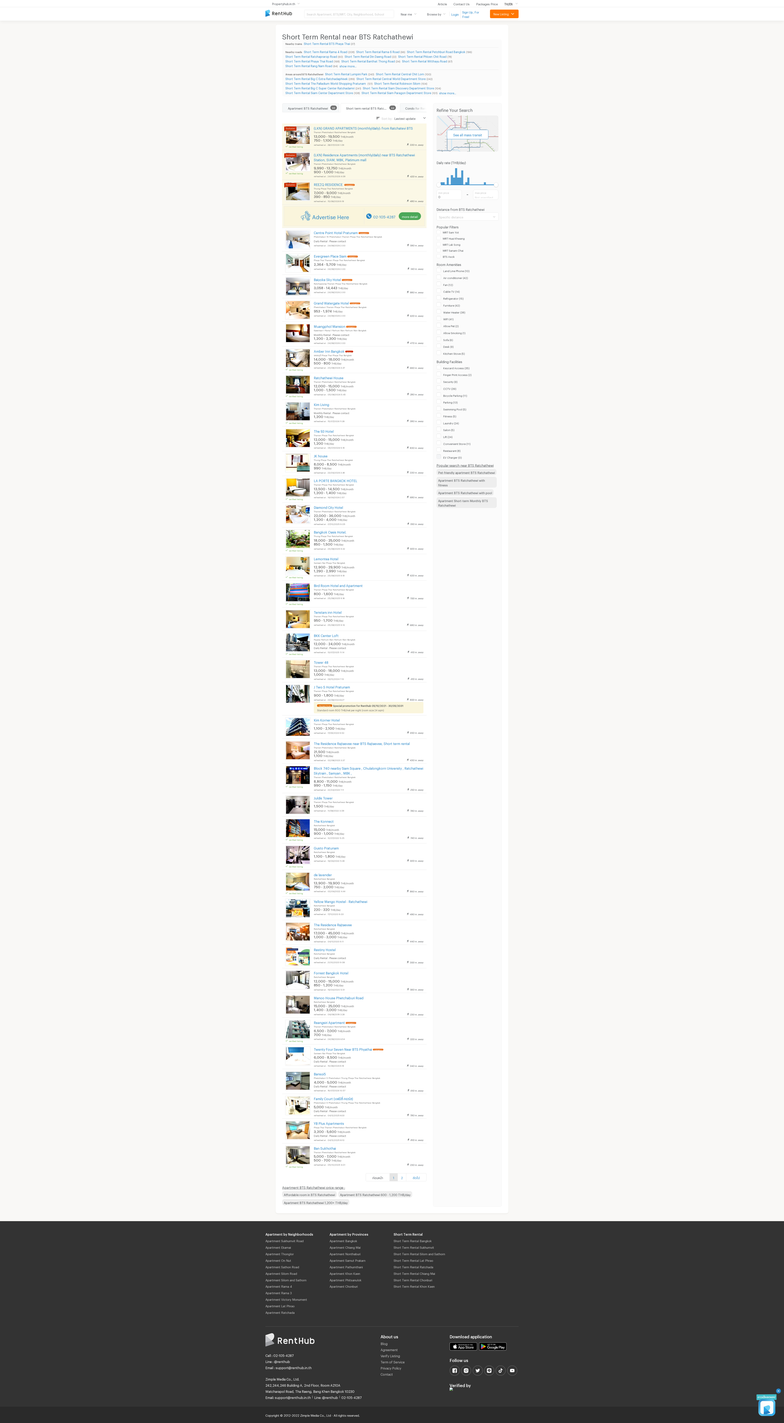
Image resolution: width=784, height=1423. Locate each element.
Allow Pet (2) (451, 326)
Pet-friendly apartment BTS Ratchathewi (466, 472)
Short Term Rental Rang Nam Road (308, 65)
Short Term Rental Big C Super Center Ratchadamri (320, 88)
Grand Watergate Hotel (331, 302)
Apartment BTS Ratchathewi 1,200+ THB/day (316, 1202)
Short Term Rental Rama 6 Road (378, 51)
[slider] (439, 184)
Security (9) (450, 381)
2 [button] (402, 1177)
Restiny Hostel (325, 949)
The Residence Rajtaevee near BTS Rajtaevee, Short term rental (362, 743)
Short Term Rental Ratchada (413, 1266)
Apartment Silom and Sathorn (285, 1279)
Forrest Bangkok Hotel (331, 972)
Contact (387, 1373)
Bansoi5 (320, 1073)
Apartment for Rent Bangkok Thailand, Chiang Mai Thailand (284, 13)
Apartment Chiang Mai (345, 1247)
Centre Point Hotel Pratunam (336, 232)
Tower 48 (321, 661)
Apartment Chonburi (344, 1286)
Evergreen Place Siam (330, 255)
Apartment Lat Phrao (280, 1305)
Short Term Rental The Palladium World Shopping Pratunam (326, 83)
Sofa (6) (448, 339)
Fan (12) (448, 284)
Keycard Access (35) (456, 368)
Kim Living (321, 404)
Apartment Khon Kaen (345, 1273)
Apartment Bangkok (343, 1240)
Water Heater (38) (454, 312)
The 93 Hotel (324, 430)
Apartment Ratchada (280, 1312)
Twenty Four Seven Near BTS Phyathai (343, 1048)
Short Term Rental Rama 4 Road (325, 51)
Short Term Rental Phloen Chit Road (422, 56)
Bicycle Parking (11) (455, 395)
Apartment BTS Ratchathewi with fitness (461, 482)
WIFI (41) (448, 319)
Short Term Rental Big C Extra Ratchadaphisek (316, 78)
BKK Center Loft (326, 635)
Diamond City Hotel (328, 507)
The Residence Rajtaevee (333, 924)
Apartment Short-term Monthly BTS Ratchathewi (463, 502)
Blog (384, 1343)
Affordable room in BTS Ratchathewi (309, 1194)
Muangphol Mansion (329, 326)
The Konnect (324, 820)
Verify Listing (390, 1355)
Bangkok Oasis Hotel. (330, 531)
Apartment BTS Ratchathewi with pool (465, 492)
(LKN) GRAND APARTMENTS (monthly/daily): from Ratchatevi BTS (363, 127)
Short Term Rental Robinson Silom (397, 83)
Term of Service (393, 1361)
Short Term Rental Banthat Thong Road (368, 61)
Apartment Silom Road (281, 1273)
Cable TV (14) (451, 291)
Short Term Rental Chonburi (413, 1279)
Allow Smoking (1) (454, 332)
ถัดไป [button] (416, 1177)
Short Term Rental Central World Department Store (391, 78)
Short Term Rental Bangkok (413, 1240)
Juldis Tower (323, 797)
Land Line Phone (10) (456, 270)
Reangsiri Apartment (329, 1022)
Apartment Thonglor (279, 1253)
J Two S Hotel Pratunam (332, 686)
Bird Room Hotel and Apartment (338, 585)
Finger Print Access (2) (457, 374)
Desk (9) (448, 346)
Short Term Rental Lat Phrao (413, 1260)
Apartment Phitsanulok (345, 1279)
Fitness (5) (449, 416)
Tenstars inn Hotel (328, 611)
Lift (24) (448, 436)
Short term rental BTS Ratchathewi (370, 108)
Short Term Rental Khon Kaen (414, 1286)
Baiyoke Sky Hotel (327, 279)
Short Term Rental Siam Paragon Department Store (396, 92)
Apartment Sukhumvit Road (284, 1240)
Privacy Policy (391, 1367)
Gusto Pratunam (326, 847)
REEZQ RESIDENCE (328, 184)
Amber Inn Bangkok (329, 350)
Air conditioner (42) (455, 277)
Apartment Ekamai (278, 1247)
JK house (320, 455)
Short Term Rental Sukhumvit (414, 1247)
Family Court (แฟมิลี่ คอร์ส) (333, 1098)
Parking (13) (450, 402)
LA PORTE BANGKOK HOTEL (335, 480)
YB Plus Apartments (329, 1123)
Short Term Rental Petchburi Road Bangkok (436, 51)
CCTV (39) (449, 388)
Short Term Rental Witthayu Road (424, 61)
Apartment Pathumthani (346, 1266)
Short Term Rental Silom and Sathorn (419, 1253)
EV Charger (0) (452, 457)
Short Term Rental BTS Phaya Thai (327, 43)
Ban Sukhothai (325, 1147)
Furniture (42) (451, 305)
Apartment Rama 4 (278, 1286)
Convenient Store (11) (457, 443)
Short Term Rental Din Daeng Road (368, 56)
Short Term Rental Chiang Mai (414, 1273)
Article (442, 3)
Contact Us (461, 3)
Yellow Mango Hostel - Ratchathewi (340, 901)
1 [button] (393, 1177)
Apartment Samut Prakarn (347, 1260)
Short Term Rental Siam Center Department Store (319, 92)
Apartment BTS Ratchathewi (308, 108)
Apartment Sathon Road (282, 1266)
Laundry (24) (451, 423)
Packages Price (487, 3)
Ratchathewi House (328, 377)
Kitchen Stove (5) (454, 353)
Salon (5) (448, 429)
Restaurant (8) (452, 450)
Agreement (389, 1349)
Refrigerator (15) (453, 298)
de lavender (323, 874)
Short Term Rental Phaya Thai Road (309, 61)
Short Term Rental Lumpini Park (346, 73)
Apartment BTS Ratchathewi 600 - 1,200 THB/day (375, 1194)
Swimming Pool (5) (454, 409)
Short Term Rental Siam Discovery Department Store (398, 88)
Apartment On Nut (278, 1260)
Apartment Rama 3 (278, 1292)
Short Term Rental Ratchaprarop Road (311, 56)
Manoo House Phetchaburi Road (338, 997)
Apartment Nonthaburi (345, 1253)
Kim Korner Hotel (327, 719)
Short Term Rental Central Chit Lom (400, 73)
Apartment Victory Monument (286, 1299)
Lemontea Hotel (326, 558)
